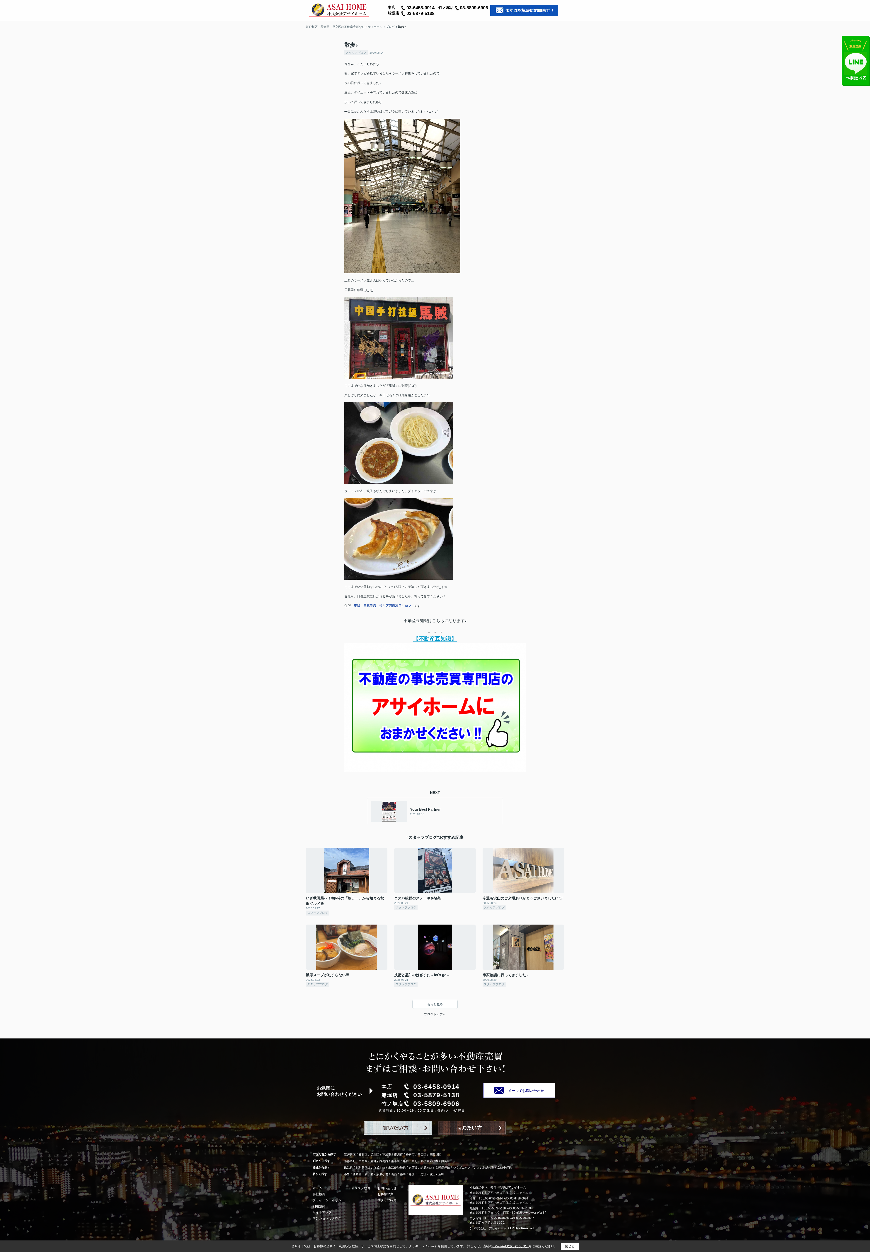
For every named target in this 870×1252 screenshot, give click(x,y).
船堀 (406, 1161)
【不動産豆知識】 (435, 639)
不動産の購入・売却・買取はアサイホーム (498, 1187)
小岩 (347, 1174)
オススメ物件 (360, 1188)
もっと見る (435, 1004)
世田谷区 (435, 1154)
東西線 (413, 1167)
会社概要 (319, 1194)
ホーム (317, 1188)
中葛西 (363, 1161)
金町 (415, 1161)
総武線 (348, 1167)
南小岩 (395, 1161)
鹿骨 (373, 1161)
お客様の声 (385, 1194)
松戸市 (410, 1154)
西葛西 (383, 1161)
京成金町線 (504, 1167)
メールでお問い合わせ (526, 1091)
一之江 (422, 1174)
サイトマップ (322, 1212)
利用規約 (319, 1206)
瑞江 (432, 1174)
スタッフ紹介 (386, 1200)
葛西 (394, 1174)
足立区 (374, 1154)
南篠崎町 (350, 1161)
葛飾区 (363, 1154)
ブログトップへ (435, 1014)
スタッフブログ (356, 52)
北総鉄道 (488, 1167)
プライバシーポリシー (328, 1200)
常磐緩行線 (442, 1167)
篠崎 (403, 1174)
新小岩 (424, 1161)
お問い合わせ (386, 1188)
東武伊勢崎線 (397, 1167)
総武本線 (426, 1167)
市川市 (398, 1154)
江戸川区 (350, 1154)
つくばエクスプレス (466, 1167)
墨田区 (422, 1154)
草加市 (386, 1154)
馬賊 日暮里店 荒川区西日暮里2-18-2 (382, 606)
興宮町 (445, 1161)
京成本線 (379, 1167)
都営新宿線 (363, 1167)
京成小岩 (382, 1174)
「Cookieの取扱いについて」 (511, 1246)
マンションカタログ (327, 1218)
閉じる (570, 1246)
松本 (435, 1161)
